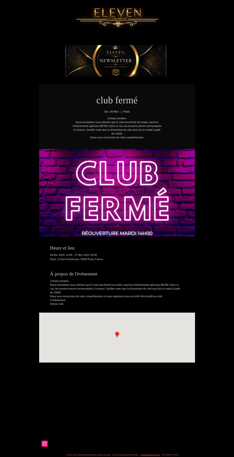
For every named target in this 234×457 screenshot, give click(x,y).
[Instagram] (45, 444)
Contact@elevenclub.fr (150, 455)
